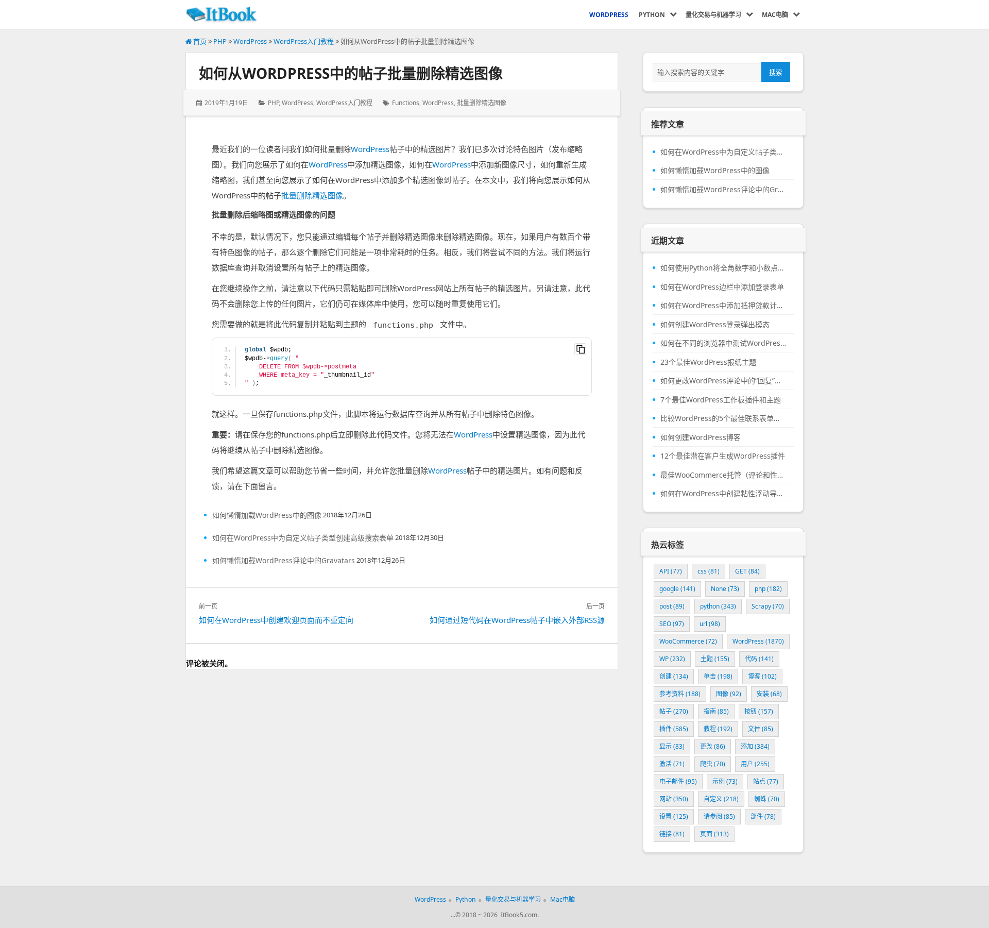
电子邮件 (678, 781)
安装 (769, 693)
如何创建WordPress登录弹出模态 (715, 324)
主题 (715, 658)
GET (747, 571)
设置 (673, 816)
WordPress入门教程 (304, 41)
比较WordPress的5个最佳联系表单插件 (723, 418)
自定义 (721, 799)
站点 (765, 781)
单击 (718, 676)
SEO (671, 623)
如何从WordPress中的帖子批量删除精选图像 (351, 73)
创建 (673, 676)
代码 (759, 658)
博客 (762, 676)
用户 (755, 764)
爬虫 (712, 764)
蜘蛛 (766, 799)
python (718, 606)
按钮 (758, 711)
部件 (763, 816)
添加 (755, 746)
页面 (714, 834)
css (708, 571)
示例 (725, 781)
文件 (760, 728)
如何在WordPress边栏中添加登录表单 (722, 287)
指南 (716, 711)
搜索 (775, 72)
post (672, 606)
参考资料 (680, 693)
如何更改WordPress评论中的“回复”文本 (723, 380)
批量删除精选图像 (481, 102)
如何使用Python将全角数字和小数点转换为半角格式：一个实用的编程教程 (723, 268)
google (677, 588)
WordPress (250, 41)
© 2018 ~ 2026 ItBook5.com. (497, 914)
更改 (712, 746)
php (768, 588)
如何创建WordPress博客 (700, 437)
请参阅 (719, 816)
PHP (220, 41)
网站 (673, 799)
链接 (672, 834)
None (725, 588)
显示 (672, 746)
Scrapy (768, 606)
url (710, 623)
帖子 (673, 711)
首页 (199, 41)
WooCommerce (688, 641)
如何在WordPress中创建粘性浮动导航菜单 (723, 493)
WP (672, 658)
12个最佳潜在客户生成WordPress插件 (722, 456)
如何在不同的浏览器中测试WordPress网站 (723, 343)
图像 (728, 693)
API (670, 571)
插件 (673, 728)
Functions (405, 102)
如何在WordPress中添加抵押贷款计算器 (723, 305)
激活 (672, 764)
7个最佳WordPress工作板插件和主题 (720, 399)
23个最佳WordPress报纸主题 (708, 362)
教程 (718, 728)
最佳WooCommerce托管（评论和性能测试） (723, 475)
